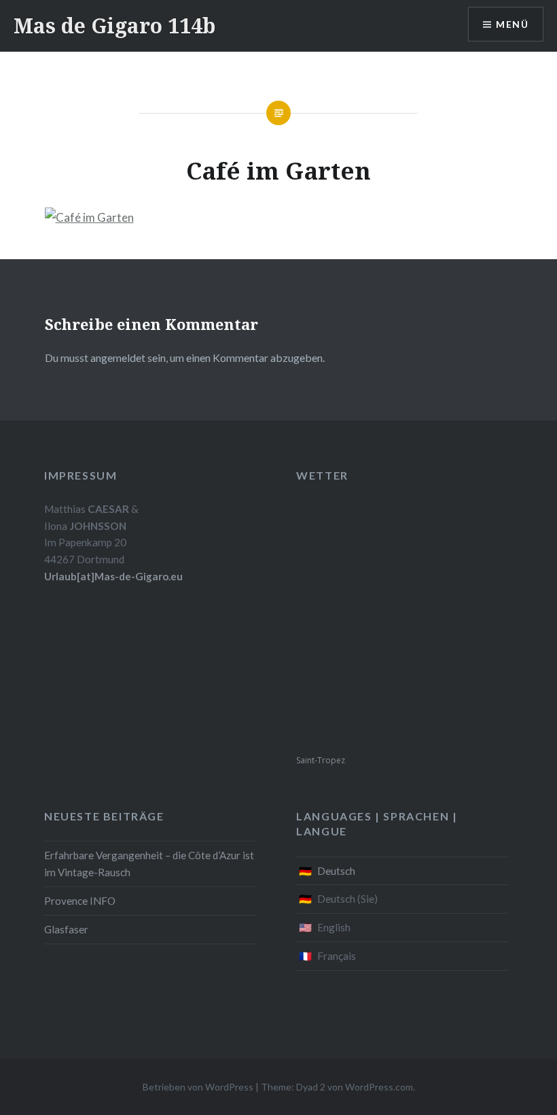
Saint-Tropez (320, 760)
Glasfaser (66, 929)
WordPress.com (379, 1087)
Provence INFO (79, 901)
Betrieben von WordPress (198, 1087)
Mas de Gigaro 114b (114, 25)
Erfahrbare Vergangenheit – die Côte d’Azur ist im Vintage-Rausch (149, 863)
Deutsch (336, 871)
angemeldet (117, 357)
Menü (512, 24)
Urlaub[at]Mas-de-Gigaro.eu (113, 576)
